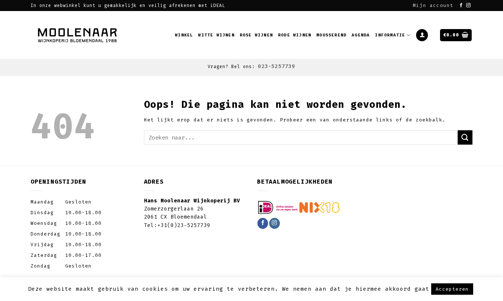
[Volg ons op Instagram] (468, 5)
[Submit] (465, 137)
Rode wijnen (294, 35)
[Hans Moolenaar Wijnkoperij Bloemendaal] (78, 35)
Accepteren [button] (452, 289)
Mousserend (331, 35)
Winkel (184, 35)
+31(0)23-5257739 (183, 225)
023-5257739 (276, 66)
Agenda (361, 35)
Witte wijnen (216, 35)
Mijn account (433, 5)
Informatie (390, 35)
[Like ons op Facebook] (461, 5)
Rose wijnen (256, 35)
